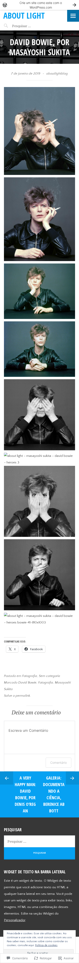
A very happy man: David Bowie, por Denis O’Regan (25, 794)
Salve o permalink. (17, 696)
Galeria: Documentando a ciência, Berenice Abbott (54, 794)
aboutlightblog (57, 73)
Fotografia (29, 676)
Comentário (58, 762)
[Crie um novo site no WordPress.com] (39, 5)
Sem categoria (49, 676)
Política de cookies (46, 945)
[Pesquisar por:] (30, 25)
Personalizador (14, 920)
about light (24, 15)
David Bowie (27, 682)
